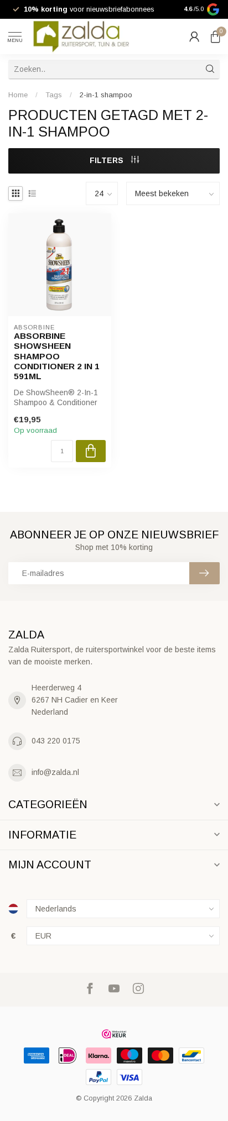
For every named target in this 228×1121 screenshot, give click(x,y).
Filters (108, 160)
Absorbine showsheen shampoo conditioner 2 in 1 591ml (57, 356)
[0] (215, 36)
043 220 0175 (56, 740)
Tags (53, 95)
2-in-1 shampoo (106, 95)
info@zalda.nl (55, 772)
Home (18, 95)
